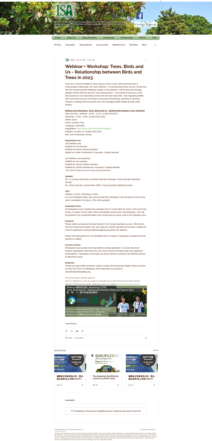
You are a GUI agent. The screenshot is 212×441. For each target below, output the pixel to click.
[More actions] (145, 60)
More (144, 45)
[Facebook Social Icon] (139, 15)
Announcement (102, 45)
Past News (133, 45)
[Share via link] (82, 331)
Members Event (119, 45)
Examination (70, 45)
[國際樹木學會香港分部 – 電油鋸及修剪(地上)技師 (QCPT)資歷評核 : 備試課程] (142, 363)
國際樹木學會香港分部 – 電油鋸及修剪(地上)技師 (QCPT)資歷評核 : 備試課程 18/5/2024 (70, 377)
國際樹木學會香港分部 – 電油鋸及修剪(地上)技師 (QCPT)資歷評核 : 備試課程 (142, 377)
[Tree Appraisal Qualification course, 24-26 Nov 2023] (106, 363)
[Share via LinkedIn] (77, 331)
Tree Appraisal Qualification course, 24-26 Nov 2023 (106, 377)
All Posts (57, 45)
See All (155, 350)
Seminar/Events (86, 45)
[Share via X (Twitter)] (72, 331)
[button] (155, 45)
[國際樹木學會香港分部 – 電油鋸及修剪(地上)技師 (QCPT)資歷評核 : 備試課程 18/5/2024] (70, 363)
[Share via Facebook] (66, 331)
